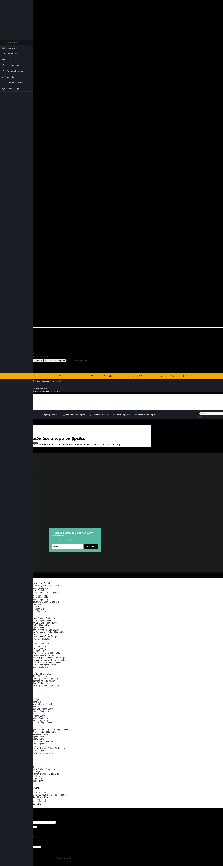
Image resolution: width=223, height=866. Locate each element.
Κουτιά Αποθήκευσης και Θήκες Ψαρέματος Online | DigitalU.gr (39, 660)
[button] (111, 164)
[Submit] (200, 416)
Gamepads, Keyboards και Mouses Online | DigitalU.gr (35, 593)
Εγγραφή (91, 546)
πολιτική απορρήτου (64, 858)
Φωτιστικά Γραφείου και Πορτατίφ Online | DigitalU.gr (34, 774)
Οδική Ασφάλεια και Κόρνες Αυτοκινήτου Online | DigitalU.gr (37, 632)
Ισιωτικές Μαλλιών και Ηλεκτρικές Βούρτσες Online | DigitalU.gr (39, 795)
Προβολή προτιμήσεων (33, 361)
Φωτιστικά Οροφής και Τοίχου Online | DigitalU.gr (32, 769)
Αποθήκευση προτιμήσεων (55, 361)
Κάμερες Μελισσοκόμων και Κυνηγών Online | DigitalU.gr (36, 586)
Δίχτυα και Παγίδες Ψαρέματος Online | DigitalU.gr (33, 665)
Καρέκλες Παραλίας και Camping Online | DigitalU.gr (34, 679)
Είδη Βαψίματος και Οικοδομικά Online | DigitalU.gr (33, 732)
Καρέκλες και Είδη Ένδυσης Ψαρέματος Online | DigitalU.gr (37, 658)
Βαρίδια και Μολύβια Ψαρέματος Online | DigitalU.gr (34, 655)
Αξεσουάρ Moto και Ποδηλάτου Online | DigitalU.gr (33, 637)
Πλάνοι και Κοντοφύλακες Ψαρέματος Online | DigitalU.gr (36, 662)
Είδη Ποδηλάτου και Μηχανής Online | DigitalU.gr (32, 618)
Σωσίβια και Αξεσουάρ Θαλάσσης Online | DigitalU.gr (34, 685)
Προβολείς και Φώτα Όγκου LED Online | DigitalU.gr (34, 623)
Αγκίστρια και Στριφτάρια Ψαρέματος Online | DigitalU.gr (35, 653)
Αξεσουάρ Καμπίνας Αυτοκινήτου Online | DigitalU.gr (34, 630)
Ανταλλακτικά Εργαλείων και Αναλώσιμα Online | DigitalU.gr (37, 748)
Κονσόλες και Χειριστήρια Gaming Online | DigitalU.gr (34, 602)
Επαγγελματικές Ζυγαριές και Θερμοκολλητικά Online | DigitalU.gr (40, 730)
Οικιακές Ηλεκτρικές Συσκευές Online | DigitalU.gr (33, 704)
